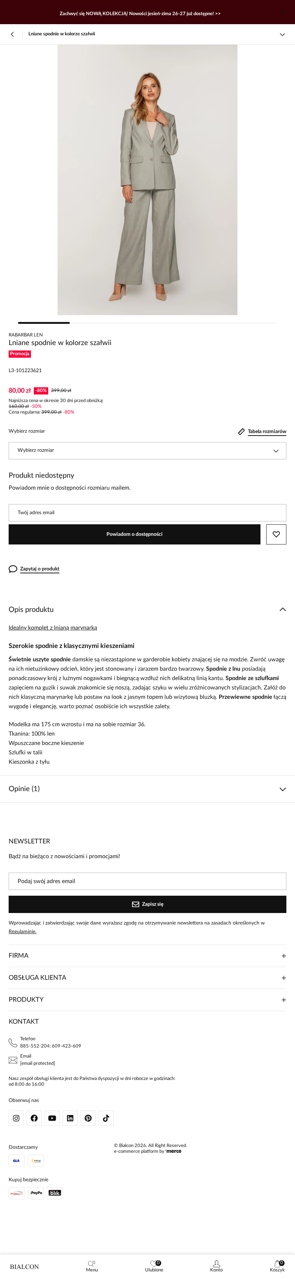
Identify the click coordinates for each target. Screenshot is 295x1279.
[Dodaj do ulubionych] (276, 534)
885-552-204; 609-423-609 (50, 1046)
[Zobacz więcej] (282, 34)
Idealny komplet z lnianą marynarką (53, 628)
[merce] (173, 1151)
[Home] (24, 1267)
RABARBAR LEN (26, 335)
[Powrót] (13, 34)
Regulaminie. (22, 931)
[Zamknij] (282, 12)
